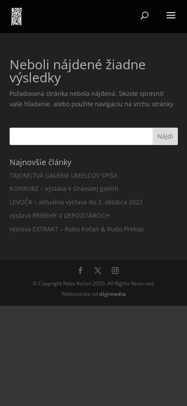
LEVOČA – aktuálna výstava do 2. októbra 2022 (76, 202)
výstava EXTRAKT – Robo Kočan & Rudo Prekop (77, 229)
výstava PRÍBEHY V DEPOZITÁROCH (60, 215)
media (112, 294)
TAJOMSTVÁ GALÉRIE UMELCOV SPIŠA (63, 175)
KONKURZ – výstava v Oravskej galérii (64, 188)
